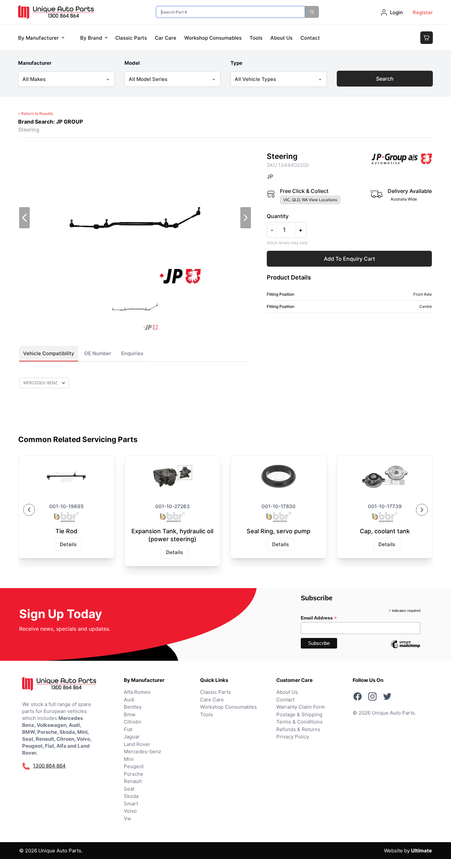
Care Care (212, 699)
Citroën (132, 722)
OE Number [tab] (97, 353)
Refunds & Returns (298, 729)
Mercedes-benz (142, 751)
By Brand (91, 38)
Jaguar (132, 736)
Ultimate (421, 850)
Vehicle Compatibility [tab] (48, 353)
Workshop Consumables (213, 38)
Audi (129, 699)
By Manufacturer (38, 38)
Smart (131, 804)
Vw (127, 818)
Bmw (129, 714)
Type (236, 63)
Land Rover (137, 744)
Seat (129, 789)
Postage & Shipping (299, 714)
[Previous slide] (29, 510)
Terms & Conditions (299, 722)
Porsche (133, 774)
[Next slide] (422, 510)
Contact (310, 38)
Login (396, 12)
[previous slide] (24, 217)
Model (132, 63)
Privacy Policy (292, 736)
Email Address (319, 618)
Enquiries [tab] (132, 353)
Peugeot (134, 766)
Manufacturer (35, 63)
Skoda (131, 796)
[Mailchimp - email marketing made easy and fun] (405, 649)
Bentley (133, 707)
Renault (133, 781)
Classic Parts (131, 38)
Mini (129, 759)
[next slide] (245, 217)
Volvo (130, 811)
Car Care (165, 38)
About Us (281, 38)
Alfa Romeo (137, 692)
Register (423, 12)
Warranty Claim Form (300, 707)
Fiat (128, 729)
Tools (256, 38)
